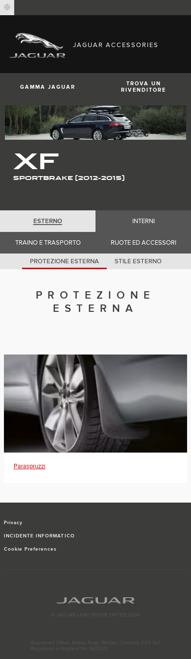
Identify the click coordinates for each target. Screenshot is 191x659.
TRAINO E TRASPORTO (48, 243)
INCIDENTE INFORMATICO (39, 536)
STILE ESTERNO (138, 261)
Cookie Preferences (30, 549)
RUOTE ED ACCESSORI (143, 243)
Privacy (13, 523)
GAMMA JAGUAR (47, 87)
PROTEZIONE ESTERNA (64, 261)
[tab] (48, 221)
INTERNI (143, 221)
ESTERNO (47, 221)
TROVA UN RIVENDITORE (143, 86)
